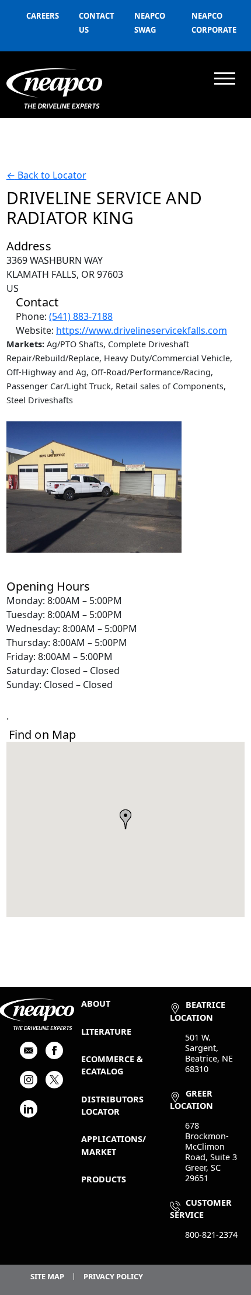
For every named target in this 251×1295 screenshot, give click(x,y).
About (95, 1003)
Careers (42, 16)
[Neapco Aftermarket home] (54, 88)
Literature (106, 1031)
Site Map (47, 1276)
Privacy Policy (113, 1276)
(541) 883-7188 (81, 316)
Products (103, 1179)
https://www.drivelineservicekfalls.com (141, 330)
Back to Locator (46, 175)
